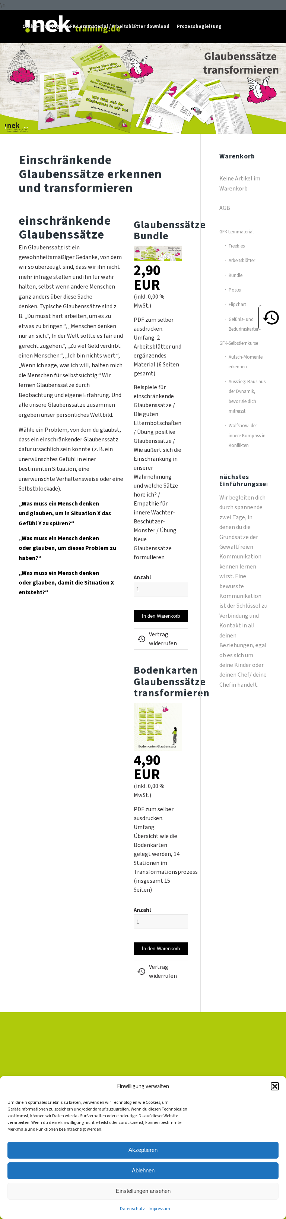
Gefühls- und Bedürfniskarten (244, 324)
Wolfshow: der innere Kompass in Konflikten (247, 435)
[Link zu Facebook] (20, 93)
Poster (235, 290)
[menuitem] (41, 26)
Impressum (159, 1209)
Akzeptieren (143, 1150)
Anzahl (142, 577)
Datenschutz (132, 1209)
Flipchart (237, 304)
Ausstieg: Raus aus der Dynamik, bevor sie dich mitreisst (247, 396)
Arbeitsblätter (242, 260)
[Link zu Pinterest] (32, 93)
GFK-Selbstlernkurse (238, 343)
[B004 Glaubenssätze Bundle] (157, 259)
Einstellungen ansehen (143, 1191)
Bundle (235, 275)
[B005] (157, 749)
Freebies (237, 246)
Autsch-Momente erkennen (246, 362)
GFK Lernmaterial (236, 232)
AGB (224, 208)
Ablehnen (143, 1170)
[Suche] (53, 60)
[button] (275, 1086)
